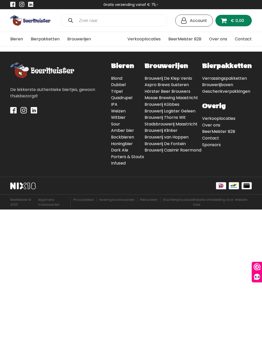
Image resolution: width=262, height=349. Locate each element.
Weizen (118, 111)
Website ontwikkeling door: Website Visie (220, 202)
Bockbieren (122, 137)
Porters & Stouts (127, 157)
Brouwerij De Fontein (165, 144)
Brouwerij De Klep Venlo (168, 78)
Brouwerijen (79, 39)
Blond (116, 78)
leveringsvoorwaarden (117, 199)
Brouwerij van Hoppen (167, 137)
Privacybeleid (83, 199)
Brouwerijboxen (217, 85)
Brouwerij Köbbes (162, 104)
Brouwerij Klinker (161, 130)
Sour (115, 124)
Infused (118, 163)
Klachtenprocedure (178, 199)
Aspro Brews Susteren (167, 85)
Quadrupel (121, 98)
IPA (114, 104)
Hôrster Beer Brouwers (167, 91)
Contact (243, 39)
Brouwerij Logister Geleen (170, 111)
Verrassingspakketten (224, 78)
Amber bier (122, 130)
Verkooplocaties (144, 39)
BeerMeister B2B (184, 39)
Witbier (118, 117)
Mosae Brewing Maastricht (171, 98)
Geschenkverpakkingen (226, 91)
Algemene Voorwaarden (49, 202)
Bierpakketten (45, 39)
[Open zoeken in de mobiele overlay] (114, 20)
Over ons (218, 39)
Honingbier (122, 144)
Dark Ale (119, 150)
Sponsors (211, 145)
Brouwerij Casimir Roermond (173, 150)
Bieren (16, 39)
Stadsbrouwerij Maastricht (171, 124)
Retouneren (149, 199)
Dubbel (118, 85)
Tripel (117, 91)
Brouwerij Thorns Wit (165, 117)
